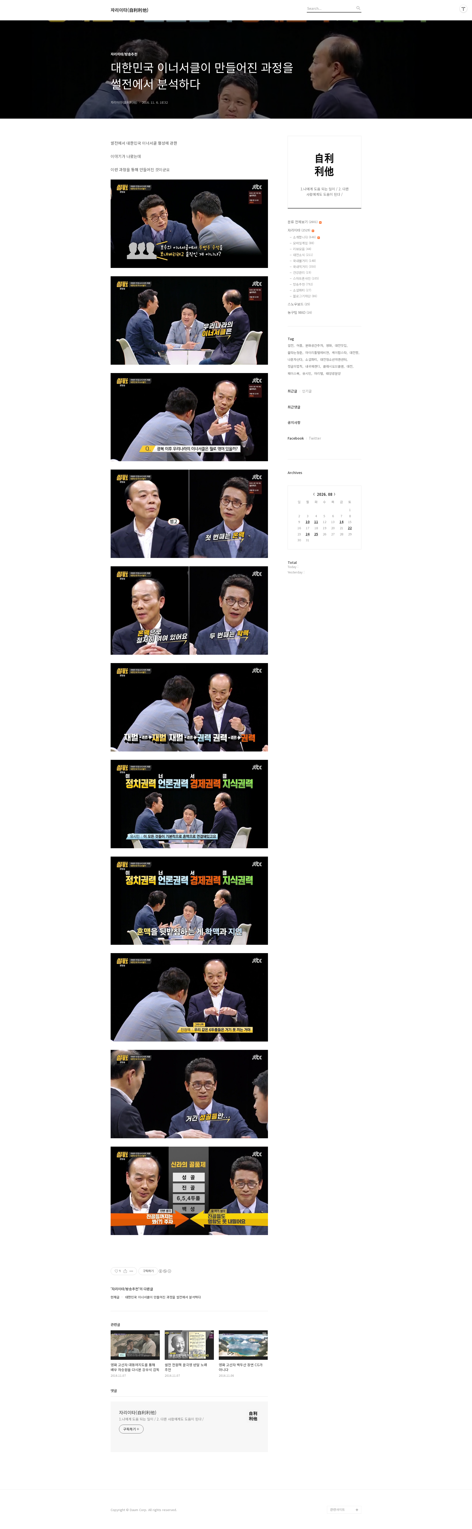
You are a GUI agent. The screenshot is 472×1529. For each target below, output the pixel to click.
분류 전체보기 (303, 221)
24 (308, 534)
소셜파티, (311, 359)
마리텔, (319, 373)
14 (341, 521)
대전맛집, (341, 345)
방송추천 (303, 284)
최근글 (292, 391)
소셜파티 (302, 290)
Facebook (296, 438)
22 (350, 528)
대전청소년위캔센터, (334, 359)
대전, (350, 366)
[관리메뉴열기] (463, 8)
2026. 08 (324, 494)
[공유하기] (125, 1271)
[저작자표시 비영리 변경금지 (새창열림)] (164, 1271)
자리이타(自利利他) (129, 10)
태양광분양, (334, 373)
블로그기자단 (305, 296)
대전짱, (354, 352)
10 (308, 521)
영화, (329, 345)
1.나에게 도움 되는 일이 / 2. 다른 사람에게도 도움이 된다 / (161, 1419)
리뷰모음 (302, 249)
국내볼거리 (304, 260)
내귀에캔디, (313, 366)
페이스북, (294, 373)
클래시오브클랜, (334, 366)
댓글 (114, 1390)
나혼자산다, (295, 359)
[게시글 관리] (131, 1271)
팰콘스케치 (337, 1478)
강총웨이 (336, 1502)
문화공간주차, (314, 345)
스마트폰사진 (306, 278)
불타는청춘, (295, 352)
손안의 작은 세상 (341, 1486)
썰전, (291, 345)
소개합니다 (304, 237)
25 (316, 534)
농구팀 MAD (300, 312)
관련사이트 (337, 1509)
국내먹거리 (304, 266)
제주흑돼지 (337, 1494)
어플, (299, 345)
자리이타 (299, 230)
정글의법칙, (295, 366)
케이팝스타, (340, 352)
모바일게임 (303, 243)
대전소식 (303, 254)
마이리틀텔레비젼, (317, 352)
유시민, (307, 373)
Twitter (315, 438)
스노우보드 (299, 304)
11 (316, 521)
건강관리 (302, 272)
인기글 (307, 391)
